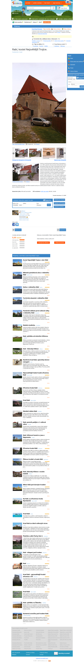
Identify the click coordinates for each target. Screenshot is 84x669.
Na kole (41, 46)
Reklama (14, 654)
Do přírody (35, 46)
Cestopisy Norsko (16, 639)
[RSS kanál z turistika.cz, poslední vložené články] (49, 660)
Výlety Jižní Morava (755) (65, 639)
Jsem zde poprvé (16, 652)
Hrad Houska (27, 646)
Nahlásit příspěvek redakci (24, 219)
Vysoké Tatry (39, 648)
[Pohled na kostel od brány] (26, 172)
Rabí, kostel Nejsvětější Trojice (19, 144)
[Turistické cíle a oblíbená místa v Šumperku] (32, 39)
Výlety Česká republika (53, 630)
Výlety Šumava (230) (52, 636)
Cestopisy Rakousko (17, 632)
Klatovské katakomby (42, 33)
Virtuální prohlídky (64, 646)
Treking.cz (50, 648)
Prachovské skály (28, 643)
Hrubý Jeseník (39, 636)
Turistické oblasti (40, 630)
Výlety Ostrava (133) (64, 636)
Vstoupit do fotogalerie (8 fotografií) (21, 160)
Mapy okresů (32, 11)
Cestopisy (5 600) (16, 630)
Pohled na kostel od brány (18, 181)
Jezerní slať (26, 632)
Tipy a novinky (46, 29)
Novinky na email (64, 653)
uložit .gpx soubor (45, 191)
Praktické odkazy (44, 652)
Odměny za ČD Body (59, 203)
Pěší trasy (63, 46)
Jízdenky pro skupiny (59, 199)
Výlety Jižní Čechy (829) (53, 632)
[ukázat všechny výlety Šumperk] (33, 44)
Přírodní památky (47, 40)
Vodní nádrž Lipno (28, 634)
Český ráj (38, 646)
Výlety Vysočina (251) (64, 637)
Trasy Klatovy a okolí (59, 44)
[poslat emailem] (17, 224)
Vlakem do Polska (16, 648)
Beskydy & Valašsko (40, 637)
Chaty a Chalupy (74, 71)
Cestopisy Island (16, 646)
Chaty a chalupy (57, 29)
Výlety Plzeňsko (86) (64, 634)
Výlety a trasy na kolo (65, 645)
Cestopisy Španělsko (17, 637)
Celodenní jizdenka (59, 206)
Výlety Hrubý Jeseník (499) (52, 640)
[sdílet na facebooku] (13, 224)
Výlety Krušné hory (52, 645)
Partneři (28, 654)
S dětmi (46, 46)
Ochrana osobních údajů (65, 648)
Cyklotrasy (56, 46)
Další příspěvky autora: (23, 215)
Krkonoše (38, 639)
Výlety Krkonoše (51, 643)
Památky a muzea (36, 40)
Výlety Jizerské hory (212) (53, 637)
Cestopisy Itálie (15, 634)
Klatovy (17, 26)
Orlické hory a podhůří (41, 645)
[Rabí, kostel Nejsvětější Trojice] (39, 103)
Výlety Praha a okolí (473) (65, 630)
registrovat (68, 3)
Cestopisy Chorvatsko (17, 645)
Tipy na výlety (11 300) (41, 11)
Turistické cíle (15, 52)
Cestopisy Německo (16, 636)
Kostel (20, 52)
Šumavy (59, 32)
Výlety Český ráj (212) (53, 634)
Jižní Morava (39, 634)
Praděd (26, 639)
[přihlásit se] (68, 2)
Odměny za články (30, 652)
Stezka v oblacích (28, 645)
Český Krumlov (27, 648)
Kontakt (41, 654)
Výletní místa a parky (59, 40)
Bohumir (37, 144)
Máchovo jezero (28, 630)
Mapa (71, 58)
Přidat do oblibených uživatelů (26, 212)
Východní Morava (40, 632)
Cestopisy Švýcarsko (17, 643)
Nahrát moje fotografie (60, 160)
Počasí (71, 68)
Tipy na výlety (38, 44)
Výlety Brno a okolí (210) (65, 632)
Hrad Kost (26, 637)
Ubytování (72, 64)
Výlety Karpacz (63, 643)
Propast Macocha (28, 636)
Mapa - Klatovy (67, 29)
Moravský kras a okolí (41, 643)
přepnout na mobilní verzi (42, 658)
